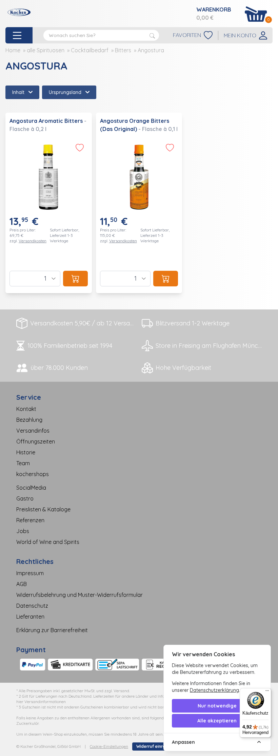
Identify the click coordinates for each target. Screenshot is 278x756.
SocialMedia (31, 487)
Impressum (30, 573)
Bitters (123, 50)
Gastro (25, 498)
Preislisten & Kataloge (43, 509)
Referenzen (30, 520)
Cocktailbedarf (89, 50)
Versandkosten (32, 240)
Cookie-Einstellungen (109, 746)
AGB (21, 584)
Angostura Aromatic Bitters (46, 120)
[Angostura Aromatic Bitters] (48, 203)
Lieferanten (30, 616)
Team (23, 463)
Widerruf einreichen (156, 746)
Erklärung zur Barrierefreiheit (52, 630)
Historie (25, 452)
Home (12, 50)
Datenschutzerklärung (214, 690)
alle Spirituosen (45, 50)
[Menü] (267, 692)
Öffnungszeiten (35, 441)
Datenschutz (32, 605)
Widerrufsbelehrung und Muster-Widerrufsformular (79, 594)
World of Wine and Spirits (47, 541)
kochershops (32, 474)
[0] (256, 14)
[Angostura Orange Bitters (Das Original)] (139, 203)
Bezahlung (29, 419)
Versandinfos (32, 430)
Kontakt (26, 408)
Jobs (22, 531)
